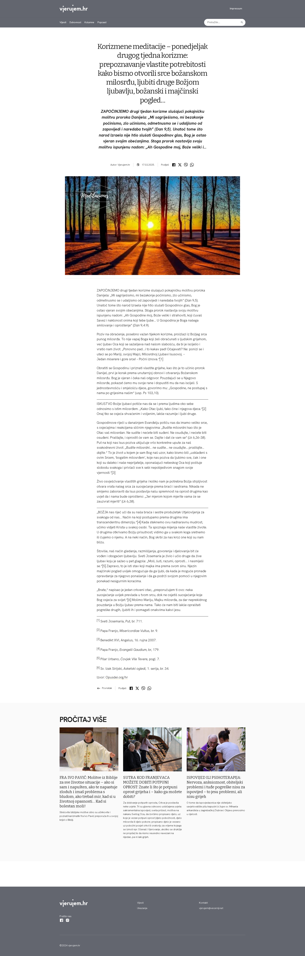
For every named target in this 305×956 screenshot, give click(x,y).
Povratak (104, 688)
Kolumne (89, 22)
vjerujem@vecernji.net (211, 908)
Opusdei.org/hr (117, 677)
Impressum (236, 8)
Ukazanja (142, 908)
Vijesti (63, 22)
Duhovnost (75, 22)
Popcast (101, 22)
